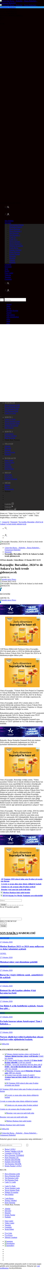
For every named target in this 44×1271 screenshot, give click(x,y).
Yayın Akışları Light (12, 421)
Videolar (8, 275)
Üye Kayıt (8, 477)
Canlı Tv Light (10, 413)
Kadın (7, 271)
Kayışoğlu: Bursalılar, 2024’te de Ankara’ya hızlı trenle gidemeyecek (21, 523)
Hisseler (12, 258)
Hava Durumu (14, 229)
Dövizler (12, 256)
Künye (7, 487)
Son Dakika (9, 221)
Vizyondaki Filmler (16, 225)
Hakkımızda (9, 489)
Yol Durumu (14, 233)
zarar (8, 321)
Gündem (8, 265)
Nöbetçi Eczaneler (16, 246)
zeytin (8, 308)
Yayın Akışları (14, 242)
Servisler (8, 223)
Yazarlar (8, 277)
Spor (6, 269)
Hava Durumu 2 (15, 231)
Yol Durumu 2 (14, 235)
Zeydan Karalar (12, 311)
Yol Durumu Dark (11, 411)
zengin (8, 313)
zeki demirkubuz (12, 317)
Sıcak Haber (9, 469)
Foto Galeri (9, 273)
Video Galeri (9, 462)
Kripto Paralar (14, 254)
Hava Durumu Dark (12, 407)
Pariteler (12, 262)
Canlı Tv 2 (13, 240)
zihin (8, 306)
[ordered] (15, 905)
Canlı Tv (12, 237)
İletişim (7, 485)
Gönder (3, 905)
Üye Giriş (8, 475)
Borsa (10, 1149)
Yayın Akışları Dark (12, 423)
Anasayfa (5, 522)
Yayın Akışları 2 (15, 244)
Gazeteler (8, 279)
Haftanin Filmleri (15, 227)
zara (8, 323)
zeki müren (10, 315)
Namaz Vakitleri (15, 250)
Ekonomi (8, 267)
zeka (8, 319)
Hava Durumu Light (12, 405)
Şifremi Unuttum (11, 479)
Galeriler (8, 504)
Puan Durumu (14, 252)
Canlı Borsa (13, 248)
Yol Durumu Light (11, 409)
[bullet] (18, 905)
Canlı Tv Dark (10, 419)
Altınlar (12, 260)
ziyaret (8, 304)
